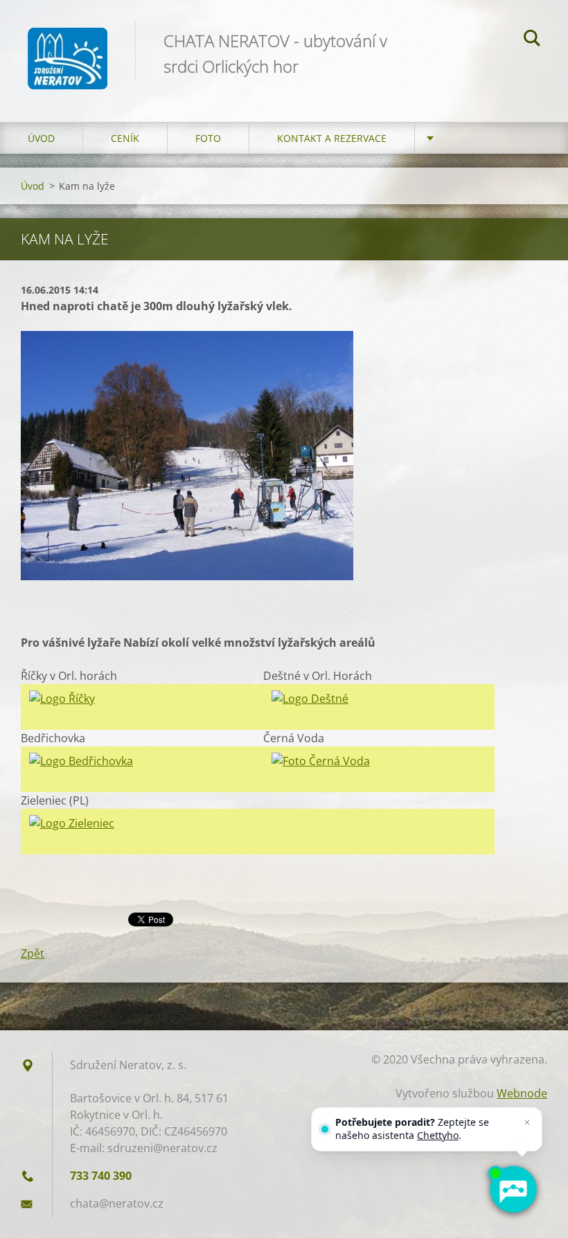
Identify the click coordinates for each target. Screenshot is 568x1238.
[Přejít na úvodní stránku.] (67, 47)
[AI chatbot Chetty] (512, 1189)
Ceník (125, 138)
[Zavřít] (527, 1122)
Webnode (522, 1093)
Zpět (32, 953)
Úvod (41, 138)
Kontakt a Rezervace (332, 138)
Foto (208, 138)
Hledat (532, 40)
